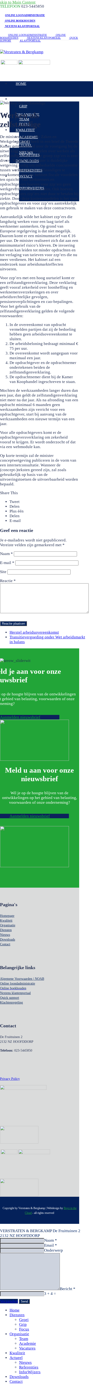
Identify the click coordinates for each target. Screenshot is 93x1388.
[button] (15, 501)
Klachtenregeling (11, 1002)
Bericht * (67, 1289)
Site (3, 572)
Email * (50, 1245)
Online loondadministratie (17, 983)
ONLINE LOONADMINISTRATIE (25, 15)
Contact (5, 944)
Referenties (28, 1367)
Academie (27, 1343)
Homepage (7, 916)
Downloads (7, 939)
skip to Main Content (18, 2)
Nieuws (5, 935)
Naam (6, 553)
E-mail (7, 562)
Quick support (9, 998)
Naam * (50, 1240)
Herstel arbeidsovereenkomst (34, 632)
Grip (23, 1324)
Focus (24, 1329)
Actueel (16, 1357)
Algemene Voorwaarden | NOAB (22, 979)
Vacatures (27, 1348)
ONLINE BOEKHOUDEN (19, 20)
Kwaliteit (6, 920)
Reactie (8, 581)
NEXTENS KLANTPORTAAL (22, 26)
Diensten (6, 930)
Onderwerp (53, 1250)
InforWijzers (30, 1372)
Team (23, 1338)
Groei (24, 1319)
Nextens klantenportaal (15, 993)
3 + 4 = (50, 1293)
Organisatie (7, 925)
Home (15, 1310)
